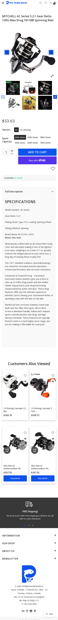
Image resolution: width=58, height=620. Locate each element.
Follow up (15, 478)
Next (50, 52)
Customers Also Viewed (29, 363)
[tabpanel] (29, 511)
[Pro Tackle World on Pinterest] (35, 611)
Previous (7, 52)
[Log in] (50, 2)
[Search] (41, 2)
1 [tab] (25, 525)
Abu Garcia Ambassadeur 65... (13, 467)
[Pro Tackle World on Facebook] (27, 611)
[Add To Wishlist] (53, 168)
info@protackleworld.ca (32, 586)
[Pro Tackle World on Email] (23, 611)
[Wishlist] (45, 2)
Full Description (14, 191)
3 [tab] (32, 525)
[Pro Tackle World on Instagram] (31, 611)
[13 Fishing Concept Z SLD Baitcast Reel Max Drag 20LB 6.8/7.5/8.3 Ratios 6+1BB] (43, 385)
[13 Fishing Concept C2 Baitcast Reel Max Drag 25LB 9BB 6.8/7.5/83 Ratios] (15, 385)
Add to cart (37, 152)
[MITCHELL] (12, 88)
